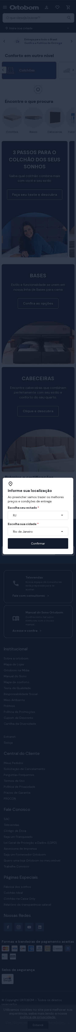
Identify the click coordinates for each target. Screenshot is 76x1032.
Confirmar (38, 543)
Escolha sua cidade (23, 524)
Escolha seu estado (23, 508)
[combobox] (38, 515)
